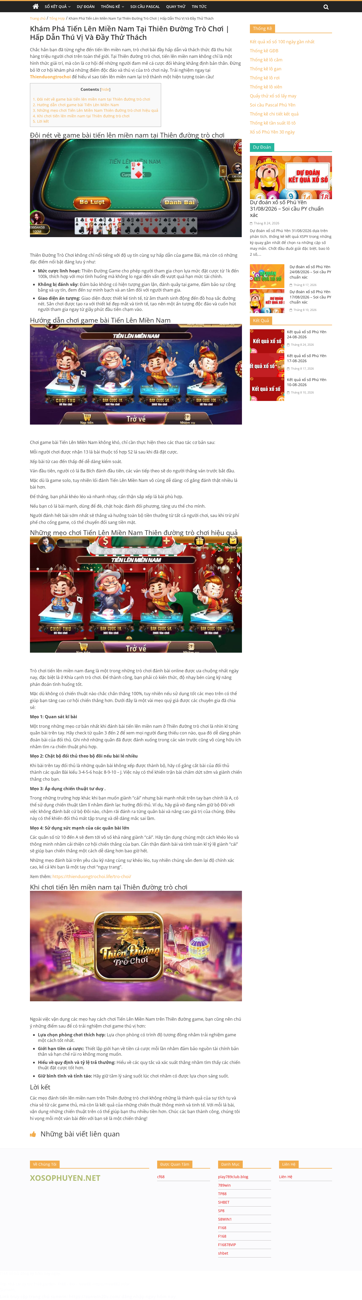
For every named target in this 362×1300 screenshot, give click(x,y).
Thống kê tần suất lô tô (273, 123)
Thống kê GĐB (264, 51)
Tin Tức (199, 6)
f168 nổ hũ (9, 1273)
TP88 (222, 1193)
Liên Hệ (285, 1176)
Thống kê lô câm (266, 60)
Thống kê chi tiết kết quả (274, 114)
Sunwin (7, 1290)
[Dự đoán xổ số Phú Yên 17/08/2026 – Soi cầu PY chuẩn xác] (268, 292)
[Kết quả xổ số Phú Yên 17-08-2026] (268, 356)
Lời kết (41, 121)
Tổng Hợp (57, 18)
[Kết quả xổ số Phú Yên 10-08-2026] (268, 380)
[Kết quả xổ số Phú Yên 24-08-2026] (268, 332)
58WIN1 (225, 1219)
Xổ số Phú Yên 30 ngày (272, 132)
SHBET (223, 1202)
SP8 (221, 1210)
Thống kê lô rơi (265, 78)
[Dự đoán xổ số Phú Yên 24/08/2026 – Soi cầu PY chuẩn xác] (268, 267)
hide (105, 89)
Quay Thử (176, 6)
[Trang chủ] (36, 6)
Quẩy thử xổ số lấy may (273, 96)
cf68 (161, 1176)
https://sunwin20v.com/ (95, 1296)
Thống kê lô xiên (266, 87)
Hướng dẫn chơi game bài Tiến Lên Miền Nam (76, 104)
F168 (222, 1227)
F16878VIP (227, 1244)
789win (224, 1185)
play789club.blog (233, 1176)
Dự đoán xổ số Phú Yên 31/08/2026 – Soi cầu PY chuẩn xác (287, 209)
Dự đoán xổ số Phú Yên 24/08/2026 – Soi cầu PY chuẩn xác (310, 272)
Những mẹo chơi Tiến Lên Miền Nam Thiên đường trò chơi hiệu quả (95, 110)
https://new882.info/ (111, 1283)
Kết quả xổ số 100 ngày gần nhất (282, 42)
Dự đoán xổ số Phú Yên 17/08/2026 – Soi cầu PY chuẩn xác (310, 297)
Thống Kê (110, 6)
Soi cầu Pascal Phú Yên (272, 105)
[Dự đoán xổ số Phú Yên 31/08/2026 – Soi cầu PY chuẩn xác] (291, 159)
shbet (223, 1253)
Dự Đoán (86, 6)
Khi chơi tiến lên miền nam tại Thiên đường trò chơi (81, 115)
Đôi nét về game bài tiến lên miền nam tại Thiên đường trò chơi (91, 99)
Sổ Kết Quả (56, 6)
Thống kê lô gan (265, 69)
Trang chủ (38, 18)
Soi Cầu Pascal (145, 6)
